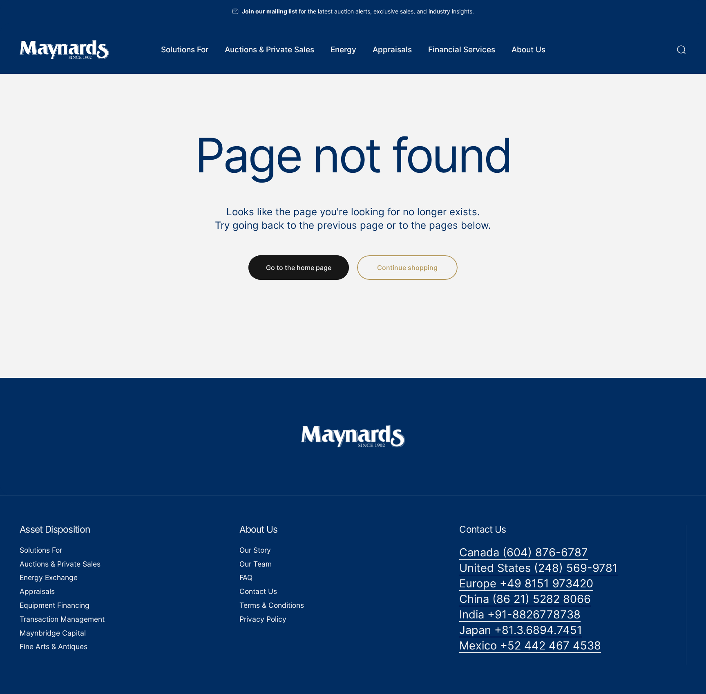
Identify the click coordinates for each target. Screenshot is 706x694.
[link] (523, 553)
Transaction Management (62, 619)
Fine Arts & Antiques (53, 647)
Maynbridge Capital (53, 633)
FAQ (245, 577)
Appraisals (37, 591)
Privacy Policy (262, 619)
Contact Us (258, 591)
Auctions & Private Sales (60, 564)
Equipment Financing (54, 605)
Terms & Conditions (271, 605)
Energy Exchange (49, 577)
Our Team (255, 564)
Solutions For (41, 550)
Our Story (255, 550)
